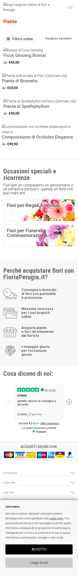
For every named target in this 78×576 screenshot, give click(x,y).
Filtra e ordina (22, 39)
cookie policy (56, 518)
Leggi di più (39, 563)
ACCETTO (39, 549)
